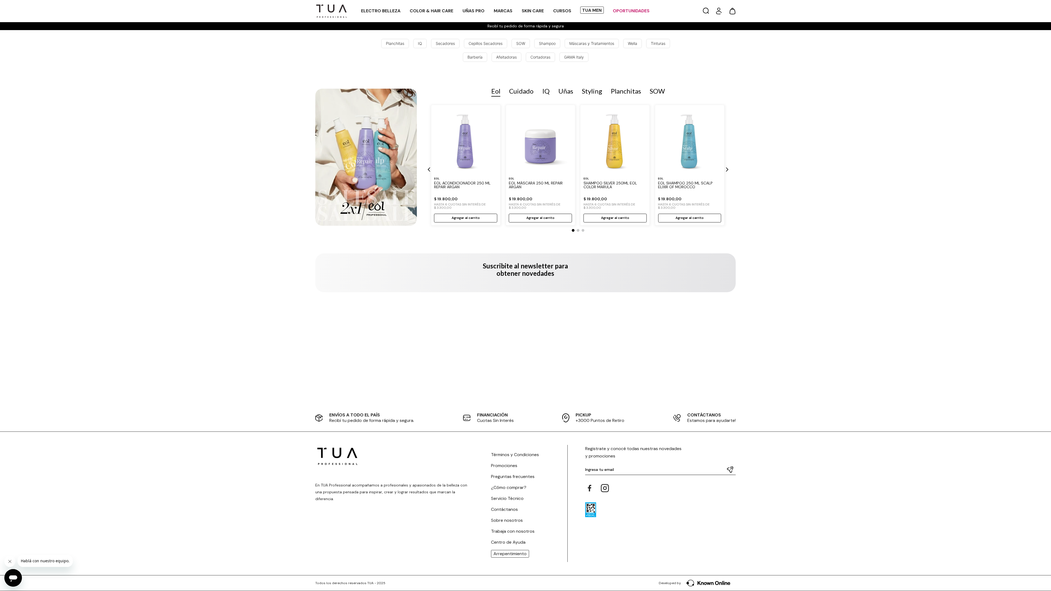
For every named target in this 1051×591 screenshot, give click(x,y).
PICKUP (583, 415)
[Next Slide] (726, 169)
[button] (706, 11)
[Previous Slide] (429, 169)
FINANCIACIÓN (492, 415)
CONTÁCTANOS (704, 415)
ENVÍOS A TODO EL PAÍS (354, 415)
